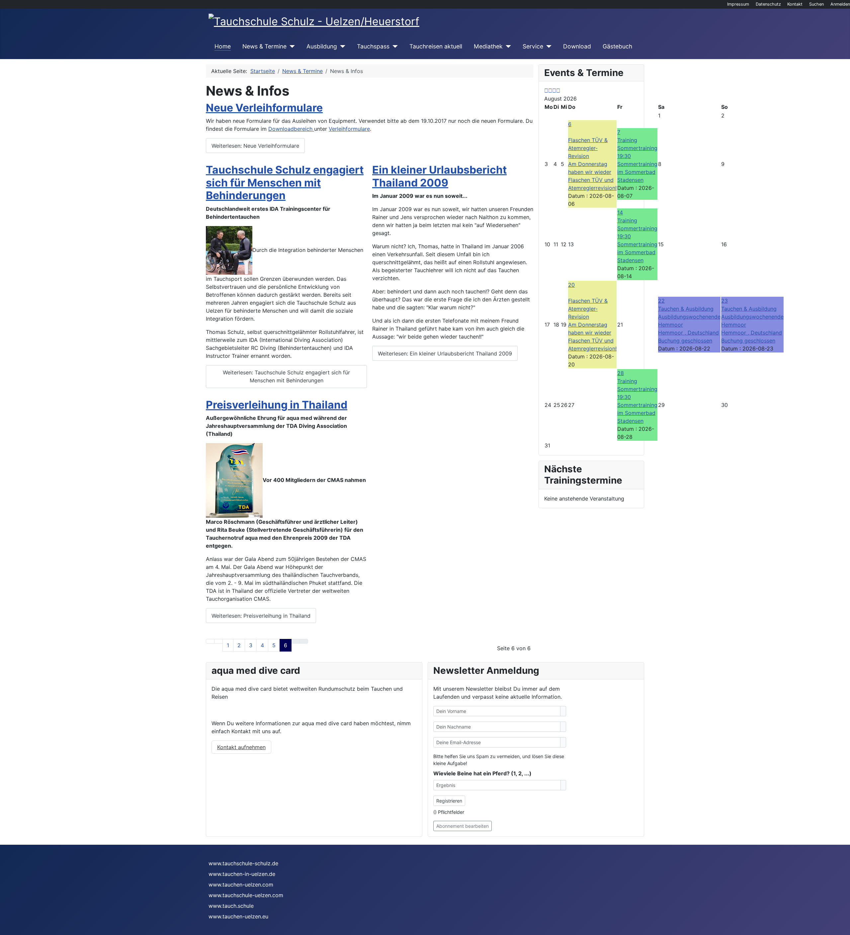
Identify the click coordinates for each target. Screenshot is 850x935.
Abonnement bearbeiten (462, 826)
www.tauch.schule (231, 905)
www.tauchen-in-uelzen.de (242, 874)
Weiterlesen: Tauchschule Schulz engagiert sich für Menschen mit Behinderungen (286, 376)
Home (222, 46)
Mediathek (488, 46)
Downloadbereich (291, 128)
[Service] (547, 46)
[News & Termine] (291, 46)
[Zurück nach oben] (842, 927)
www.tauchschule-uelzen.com (246, 895)
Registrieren (449, 801)
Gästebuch (617, 46)
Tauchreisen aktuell (435, 46)
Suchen (816, 4)
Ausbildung (321, 46)
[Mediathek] (507, 46)
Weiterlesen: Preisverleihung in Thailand (261, 615)
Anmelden (840, 4)
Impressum (738, 4)
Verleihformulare (349, 128)
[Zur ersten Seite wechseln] (210, 641)
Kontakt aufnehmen (241, 747)
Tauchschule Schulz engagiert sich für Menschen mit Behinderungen (285, 182)
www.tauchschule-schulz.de (243, 863)
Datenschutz (768, 4)
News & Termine (264, 46)
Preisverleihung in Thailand (276, 404)
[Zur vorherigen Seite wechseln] (218, 641)
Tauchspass (373, 46)
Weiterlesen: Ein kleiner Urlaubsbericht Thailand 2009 (445, 353)
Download (577, 46)
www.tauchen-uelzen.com (241, 884)
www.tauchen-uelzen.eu (238, 916)
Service (533, 46)
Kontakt (795, 4)
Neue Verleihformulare (264, 107)
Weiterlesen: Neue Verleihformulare (255, 145)
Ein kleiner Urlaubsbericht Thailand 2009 (439, 176)
